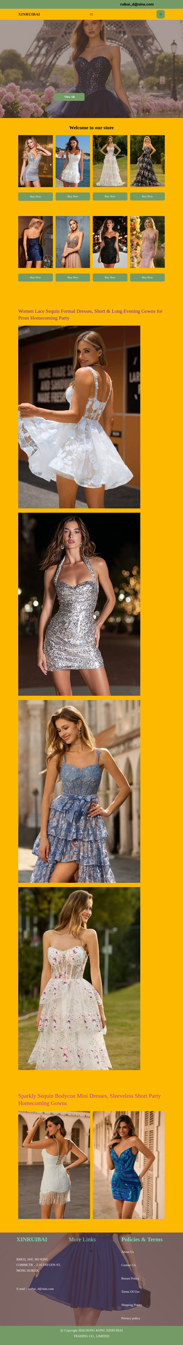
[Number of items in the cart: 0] (160, 14)
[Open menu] (91, 14)
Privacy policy (130, 1318)
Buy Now (35, 196)
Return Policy (130, 1278)
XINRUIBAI (29, 14)
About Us (127, 1252)
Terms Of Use (130, 1291)
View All (69, 96)
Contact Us (128, 1265)
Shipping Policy (131, 1305)
